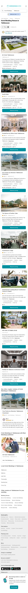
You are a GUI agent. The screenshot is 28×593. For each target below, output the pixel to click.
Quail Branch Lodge (7, 250)
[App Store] (6, 569)
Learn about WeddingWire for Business (9, 560)
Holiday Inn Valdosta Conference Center (13, 369)
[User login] (26, 6)
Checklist (14, 535)
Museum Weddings (19, 502)
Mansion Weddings (16, 500)
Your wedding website (6, 535)
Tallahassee (4, 470)
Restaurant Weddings (5, 500)
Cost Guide (23, 537)
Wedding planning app (6, 545)
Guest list (19, 535)
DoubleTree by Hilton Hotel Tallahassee (13, 133)
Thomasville (4, 479)
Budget (24, 535)
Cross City (3, 485)
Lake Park (3, 476)
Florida (11, 18)
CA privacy (3, 523)
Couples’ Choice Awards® (16, 528)
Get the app (14, 587)
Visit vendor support (5, 562)
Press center (17, 519)
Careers (12, 519)
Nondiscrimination (5, 519)
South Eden (5, 94)
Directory (3, 528)
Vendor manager (4, 537)
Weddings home (4, 517)
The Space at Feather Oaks (10, 213)
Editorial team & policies (20, 517)
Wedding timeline (14, 547)
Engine (18, 537)
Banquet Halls (4, 507)
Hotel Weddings (4, 18)
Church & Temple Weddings (7, 502)
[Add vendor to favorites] (25, 37)
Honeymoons (12, 549)
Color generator (23, 547)
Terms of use (4, 521)
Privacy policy (11, 521)
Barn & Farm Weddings (6, 497)
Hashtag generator (16, 545)
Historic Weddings (18, 505)
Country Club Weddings (18, 497)
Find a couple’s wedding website (8, 554)
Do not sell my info (19, 521)
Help (2, 539)
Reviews (8, 528)
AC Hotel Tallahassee (8, 55)
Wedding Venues (5, 495)
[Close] (25, 575)
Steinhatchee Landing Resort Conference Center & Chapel (13, 290)
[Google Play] (16, 569)
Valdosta (3, 473)
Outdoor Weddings (13, 507)
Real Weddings (4, 549)
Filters (6, 27)
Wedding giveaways (5, 547)
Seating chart (12, 537)
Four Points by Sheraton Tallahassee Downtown (12, 173)
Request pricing (14, 71)
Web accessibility (10, 523)
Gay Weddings (4, 530)
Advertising (24, 519)
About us (11, 517)
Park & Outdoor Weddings (6, 505)
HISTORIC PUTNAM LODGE (9, 330)
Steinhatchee (4, 482)
